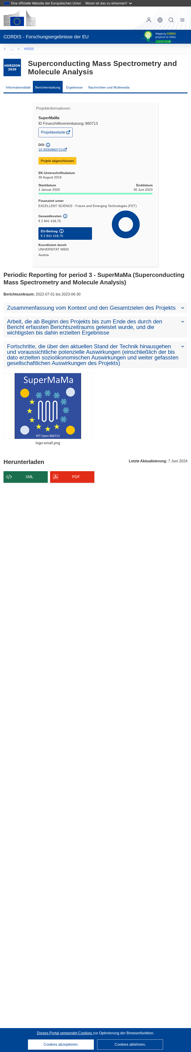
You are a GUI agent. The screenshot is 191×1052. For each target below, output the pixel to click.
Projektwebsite (53, 133)
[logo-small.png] (47, 406)
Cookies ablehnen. (130, 1044)
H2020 (29, 49)
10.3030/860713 (50, 149)
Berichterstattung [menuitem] (47, 87)
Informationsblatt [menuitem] (18, 87)
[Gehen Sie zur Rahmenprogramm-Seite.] (12, 67)
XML (29, 477)
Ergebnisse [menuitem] (74, 87)
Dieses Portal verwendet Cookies (65, 1033)
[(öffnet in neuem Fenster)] (19, 18)
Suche (171, 20)
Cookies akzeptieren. (61, 1044)
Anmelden (149, 20)
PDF (76, 477)
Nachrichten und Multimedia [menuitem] (109, 87)
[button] (160, 20)
